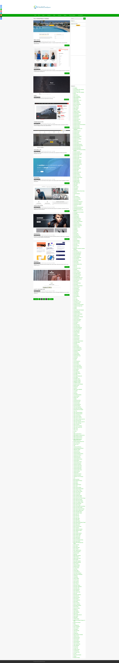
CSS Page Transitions (76, 320)
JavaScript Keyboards (77, 457)
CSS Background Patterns (77, 208)
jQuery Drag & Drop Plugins (77, 499)
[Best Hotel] (51, 29)
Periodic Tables (76, 570)
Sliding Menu (75, 617)
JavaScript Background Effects (78, 448)
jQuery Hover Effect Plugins (77, 507)
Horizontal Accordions (77, 400)
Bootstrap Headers (76, 137)
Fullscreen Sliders (76, 396)
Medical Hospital (76, 552)
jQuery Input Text (76, 514)
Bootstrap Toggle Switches (77, 177)
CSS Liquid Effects (76, 296)
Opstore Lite (37, 149)
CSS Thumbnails (76, 369)
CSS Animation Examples (77, 203)
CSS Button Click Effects (77, 224)
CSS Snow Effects (76, 346)
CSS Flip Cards (75, 261)
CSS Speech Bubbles (76, 350)
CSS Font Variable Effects (77, 264)
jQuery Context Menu (76, 494)
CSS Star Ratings (76, 353)
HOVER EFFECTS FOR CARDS (78, 409)
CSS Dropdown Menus (77, 254)
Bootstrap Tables (76, 169)
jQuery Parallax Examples (77, 533)
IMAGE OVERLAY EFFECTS (77, 436)
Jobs (74, 477)
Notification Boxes (76, 566)
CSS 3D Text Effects (76, 197)
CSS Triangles (75, 377)
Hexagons (75, 398)
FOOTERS (75, 392)
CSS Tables (75, 358)
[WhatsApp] (1, 9)
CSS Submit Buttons (76, 354)
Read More (67, 45)
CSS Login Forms (76, 300)
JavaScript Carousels (76, 452)
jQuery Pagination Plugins (77, 530)
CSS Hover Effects (76, 287)
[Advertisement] (68, 7)
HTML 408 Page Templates (77, 413)
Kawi (35, 95)
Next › (52, 299)
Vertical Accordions (76, 637)
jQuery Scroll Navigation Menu (78, 539)
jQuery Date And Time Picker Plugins (79, 498)
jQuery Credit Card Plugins (77, 496)
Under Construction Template (78, 634)
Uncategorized (75, 633)
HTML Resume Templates (77, 425)
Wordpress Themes (37, 41)
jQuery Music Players (76, 523)
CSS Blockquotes (76, 216)
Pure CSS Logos (76, 579)
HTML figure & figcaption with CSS (79, 421)
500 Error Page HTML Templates (78, 92)
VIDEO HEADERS (76, 645)
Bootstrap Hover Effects (77, 138)
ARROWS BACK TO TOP (77, 100)
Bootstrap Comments (76, 123)
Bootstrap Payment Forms (77, 153)
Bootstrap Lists (75, 140)
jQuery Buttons (75, 483)
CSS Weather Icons (76, 378)
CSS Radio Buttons (76, 331)
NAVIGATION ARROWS (77, 562)
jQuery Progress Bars (76, 535)
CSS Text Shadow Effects (77, 366)
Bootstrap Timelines (76, 174)
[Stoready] (51, 57)
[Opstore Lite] (51, 139)
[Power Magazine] (51, 111)
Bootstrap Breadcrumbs (77, 115)
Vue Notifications (76, 650)
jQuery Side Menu (76, 544)
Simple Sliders (75, 616)
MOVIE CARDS (75, 559)
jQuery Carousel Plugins (77, 487)
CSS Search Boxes (76, 338)
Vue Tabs (74, 653)
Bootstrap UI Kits (76, 178)
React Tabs (75, 593)
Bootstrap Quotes (76, 158)
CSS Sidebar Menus (76, 342)
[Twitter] (1, 8)
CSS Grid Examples (76, 276)
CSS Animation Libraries (77, 204)
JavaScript (48, 15)
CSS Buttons (75, 228)
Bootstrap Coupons (76, 127)
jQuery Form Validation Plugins (78, 502)
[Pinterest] (1, 11)
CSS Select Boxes (76, 339)
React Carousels (76, 581)
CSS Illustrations (76, 288)
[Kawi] (51, 85)
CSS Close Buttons (76, 240)
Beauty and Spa (75, 108)
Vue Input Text (75, 648)
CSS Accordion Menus (77, 199)
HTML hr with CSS (76, 424)
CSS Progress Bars (76, 330)
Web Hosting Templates (77, 654)
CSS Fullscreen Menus (77, 268)
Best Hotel (37, 40)
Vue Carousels (75, 646)
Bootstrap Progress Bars (77, 157)
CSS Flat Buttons (76, 258)
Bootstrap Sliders (76, 166)
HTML (54, 15)
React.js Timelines (76, 602)
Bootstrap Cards (76, 117)
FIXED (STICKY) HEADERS (77, 389)
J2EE (74, 445)
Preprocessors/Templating (77, 574)
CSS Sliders (75, 343)
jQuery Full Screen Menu (77, 503)
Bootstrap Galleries (76, 134)
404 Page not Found (76, 90)
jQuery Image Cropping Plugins (78, 510)
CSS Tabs (75, 359)
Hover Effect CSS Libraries (77, 408)
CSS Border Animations (77, 218)
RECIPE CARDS (75, 606)
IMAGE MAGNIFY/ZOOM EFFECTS (79, 435)
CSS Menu (75, 307)
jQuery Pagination (76, 527)
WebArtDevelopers (44, 41)
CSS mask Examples (76, 303)
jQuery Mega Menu (76, 519)
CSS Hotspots (75, 284)
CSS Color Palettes (76, 241)
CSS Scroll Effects (76, 336)
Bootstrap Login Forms (77, 141)
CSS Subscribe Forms (77, 355)
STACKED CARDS (76, 618)
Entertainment (75, 386)
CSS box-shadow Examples (77, 221)
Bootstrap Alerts (76, 113)
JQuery (43, 15)
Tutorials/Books (80, 15)
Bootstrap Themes (76, 173)
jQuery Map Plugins (76, 518)
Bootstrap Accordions (76, 112)
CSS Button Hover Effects (77, 225)
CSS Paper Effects (76, 324)
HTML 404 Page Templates (77, 412)
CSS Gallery (75, 269)
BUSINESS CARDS (76, 181)
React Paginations (76, 590)
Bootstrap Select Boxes (77, 162)
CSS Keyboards (76, 293)
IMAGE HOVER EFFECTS (77, 433)
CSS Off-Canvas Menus (77, 319)
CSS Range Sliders (76, 332)
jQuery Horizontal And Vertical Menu (79, 506)
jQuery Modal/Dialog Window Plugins (79, 522)
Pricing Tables (75, 577)
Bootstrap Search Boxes (77, 161)
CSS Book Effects (76, 217)
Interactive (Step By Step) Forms (78, 441)
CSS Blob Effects (76, 214)
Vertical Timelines (76, 642)
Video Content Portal (76, 644)
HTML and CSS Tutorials (77, 416)
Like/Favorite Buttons (76, 551)
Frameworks (75, 393)
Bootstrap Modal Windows (77, 144)
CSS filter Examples (76, 256)
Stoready (36, 67)
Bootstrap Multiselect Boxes (78, 145)
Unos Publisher (38, 205)
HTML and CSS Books (77, 415)
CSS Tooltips (75, 374)
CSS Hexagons (75, 281)
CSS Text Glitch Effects (77, 365)
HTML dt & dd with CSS (77, 420)
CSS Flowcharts (76, 262)
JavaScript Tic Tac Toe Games (78, 476)
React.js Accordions (76, 597)
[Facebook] (1, 6)
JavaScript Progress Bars (77, 465)
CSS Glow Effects (76, 270)
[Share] (1, 19)
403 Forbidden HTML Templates (78, 89)
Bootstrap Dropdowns (77, 130)
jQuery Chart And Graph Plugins (78, 488)
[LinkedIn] (1, 13)
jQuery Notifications (76, 525)
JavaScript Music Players (77, 461)
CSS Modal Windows (76, 312)
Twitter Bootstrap (76, 630)
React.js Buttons (76, 598)
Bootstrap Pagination (76, 151)
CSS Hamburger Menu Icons (78, 277)
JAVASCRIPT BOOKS (76, 449)
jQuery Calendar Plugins (77, 484)
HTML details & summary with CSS (79, 419)
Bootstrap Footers (76, 132)
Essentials (75, 388)
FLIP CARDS (75, 390)
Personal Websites (76, 571)
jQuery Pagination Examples (77, 529)
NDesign (36, 261)
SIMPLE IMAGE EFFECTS (77, 614)
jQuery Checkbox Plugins (77, 490)
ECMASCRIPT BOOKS (77, 381)
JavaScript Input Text (76, 456)
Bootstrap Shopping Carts (77, 164)
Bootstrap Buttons (76, 116)
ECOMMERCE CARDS (76, 382)
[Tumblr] (1, 17)
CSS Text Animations (76, 361)
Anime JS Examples (76, 96)
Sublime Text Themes (76, 622)
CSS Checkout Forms (76, 236)
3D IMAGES (75, 88)
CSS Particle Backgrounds (77, 327)
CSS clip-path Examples (77, 237)
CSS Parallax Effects (76, 326)
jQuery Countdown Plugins (77, 495)
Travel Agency (75, 629)
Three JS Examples (76, 626)
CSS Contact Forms (76, 243)
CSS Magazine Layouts (77, 301)
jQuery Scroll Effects (76, 538)
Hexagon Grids (75, 397)
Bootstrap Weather (76, 180)
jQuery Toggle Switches (77, 550)
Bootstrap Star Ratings (77, 168)
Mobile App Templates (77, 555)
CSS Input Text (75, 292)
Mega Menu (75, 554)
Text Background (76, 625)
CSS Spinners (75, 351)
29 (48, 299)
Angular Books (75, 94)
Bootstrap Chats (76, 120)
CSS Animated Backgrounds (77, 201)
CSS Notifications (76, 318)
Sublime (65, 15)
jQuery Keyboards (76, 515)
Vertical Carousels (76, 638)
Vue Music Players (76, 649)
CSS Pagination (75, 322)
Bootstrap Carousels (76, 119)
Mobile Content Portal (77, 558)
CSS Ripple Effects (76, 335)
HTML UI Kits (75, 428)
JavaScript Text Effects (77, 475)
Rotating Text (75, 609)
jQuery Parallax (75, 531)
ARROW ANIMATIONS (77, 97)
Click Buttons (75, 189)
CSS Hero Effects (76, 280)
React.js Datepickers (76, 600)
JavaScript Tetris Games (77, 473)
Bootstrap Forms (76, 133)
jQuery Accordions (76, 479)
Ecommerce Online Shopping (78, 384)
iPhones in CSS (75, 444)
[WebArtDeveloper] (42, 8)
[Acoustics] (51, 223)
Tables (74, 623)
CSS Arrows (75, 205)
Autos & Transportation (77, 104)
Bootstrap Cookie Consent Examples (79, 124)
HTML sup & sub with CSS (77, 427)
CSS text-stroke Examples (77, 367)
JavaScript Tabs (76, 472)
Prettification (75, 575)
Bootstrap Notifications (77, 148)
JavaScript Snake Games (77, 468)
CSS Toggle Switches (76, 373)
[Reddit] (1, 15)
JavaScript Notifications (77, 463)
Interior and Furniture (76, 442)
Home (35, 15)
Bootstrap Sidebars (76, 165)
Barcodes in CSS (76, 105)
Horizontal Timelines (76, 405)
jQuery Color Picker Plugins (77, 491)
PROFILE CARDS (76, 578)
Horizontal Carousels (76, 401)
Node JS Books (76, 563)
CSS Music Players (76, 315)
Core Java (75, 192)
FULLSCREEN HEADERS (77, 394)
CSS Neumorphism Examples (78, 316)
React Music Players (76, 585)
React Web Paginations (77, 594)
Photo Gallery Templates (77, 573)
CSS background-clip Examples (78, 212)
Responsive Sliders (76, 608)
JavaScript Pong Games (77, 464)
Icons (74, 432)
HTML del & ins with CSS (77, 417)
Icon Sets (75, 431)
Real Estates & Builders (77, 605)
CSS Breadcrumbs (76, 222)
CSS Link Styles (76, 295)
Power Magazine (39, 122)
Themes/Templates (72, 15)
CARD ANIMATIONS (76, 182)
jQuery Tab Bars (75, 548)
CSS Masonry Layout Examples (78, 304)
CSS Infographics (76, 291)
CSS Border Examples (77, 220)
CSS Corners (75, 244)
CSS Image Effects (76, 289)
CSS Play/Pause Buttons (77, 328)
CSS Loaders (75, 299)
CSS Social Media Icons (77, 347)
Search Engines (75, 610)
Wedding (74, 656)
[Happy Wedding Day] (51, 279)
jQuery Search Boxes (76, 541)
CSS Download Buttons (77, 253)
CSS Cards (75, 232)
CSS (38, 15)
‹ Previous (35, 299)
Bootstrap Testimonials (77, 172)
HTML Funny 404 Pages (77, 423)
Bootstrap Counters (76, 125)
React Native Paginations (77, 586)
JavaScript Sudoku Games (77, 469)
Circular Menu (75, 188)
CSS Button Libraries (76, 226)
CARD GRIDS (75, 184)
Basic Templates (76, 107)
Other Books (75, 569)
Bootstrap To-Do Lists (77, 176)
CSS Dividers (75, 250)
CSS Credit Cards (76, 245)
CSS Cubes (75, 247)
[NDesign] (51, 251)
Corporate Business (76, 193)
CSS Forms (75, 265)
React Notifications (76, 589)
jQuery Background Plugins (77, 480)
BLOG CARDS (75, 109)
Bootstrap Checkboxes (77, 121)
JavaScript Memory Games (77, 459)
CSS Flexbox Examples (77, 260)
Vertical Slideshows (76, 641)
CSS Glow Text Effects (77, 272)
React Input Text (76, 582)
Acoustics (37, 233)
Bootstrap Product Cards (77, 154)
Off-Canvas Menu (76, 567)
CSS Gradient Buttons (76, 273)
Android (74, 93)
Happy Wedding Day (39, 289)
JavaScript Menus (76, 460)
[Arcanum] (51, 167)
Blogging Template (76, 111)
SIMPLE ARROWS (76, 612)
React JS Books (76, 583)
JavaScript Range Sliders (77, 467)
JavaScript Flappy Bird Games (78, 453)
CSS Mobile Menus (76, 311)
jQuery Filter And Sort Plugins (78, 500)
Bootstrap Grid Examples (77, 136)
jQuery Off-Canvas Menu (77, 526)
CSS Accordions (76, 200)
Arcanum (36, 177)
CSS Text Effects (76, 362)
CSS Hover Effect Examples (78, 285)
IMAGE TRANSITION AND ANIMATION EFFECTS (77, 440)
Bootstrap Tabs (75, 170)
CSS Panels (75, 323)
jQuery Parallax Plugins (77, 534)
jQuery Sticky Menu (76, 547)
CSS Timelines (75, 370)
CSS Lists (75, 297)
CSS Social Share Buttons (77, 349)
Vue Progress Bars (76, 652)
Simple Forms (75, 613)
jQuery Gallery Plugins (77, 504)
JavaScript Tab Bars (76, 471)
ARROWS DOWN (76, 101)
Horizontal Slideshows (77, 404)
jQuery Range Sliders (76, 537)
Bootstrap (59, 15)
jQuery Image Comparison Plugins (78, 508)
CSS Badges (75, 213)
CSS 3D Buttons (76, 196)
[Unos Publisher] (51, 195)
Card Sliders (75, 185)
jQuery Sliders (75, 546)
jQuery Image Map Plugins (77, 511)
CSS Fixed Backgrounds (77, 257)
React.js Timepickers (76, 604)
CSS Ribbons (75, 334)
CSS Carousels (75, 233)
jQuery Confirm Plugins (77, 492)
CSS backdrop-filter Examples (78, 207)
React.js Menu (75, 601)
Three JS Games (76, 627)
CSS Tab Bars (75, 357)
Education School (76, 385)
